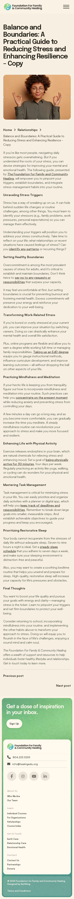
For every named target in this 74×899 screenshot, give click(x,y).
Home (7, 130)
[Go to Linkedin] (12, 776)
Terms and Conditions (19, 891)
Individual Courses (17, 813)
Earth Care (12, 839)
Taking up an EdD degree (50, 352)
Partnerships (13, 864)
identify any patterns (24, 249)
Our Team (12, 800)
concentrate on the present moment (42, 397)
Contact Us (13, 860)
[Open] (66, 7)
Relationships (28, 130)
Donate (11, 868)
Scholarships (13, 821)
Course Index (14, 826)
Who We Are (13, 796)
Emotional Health (16, 847)
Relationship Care (16, 843)
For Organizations (16, 817)
